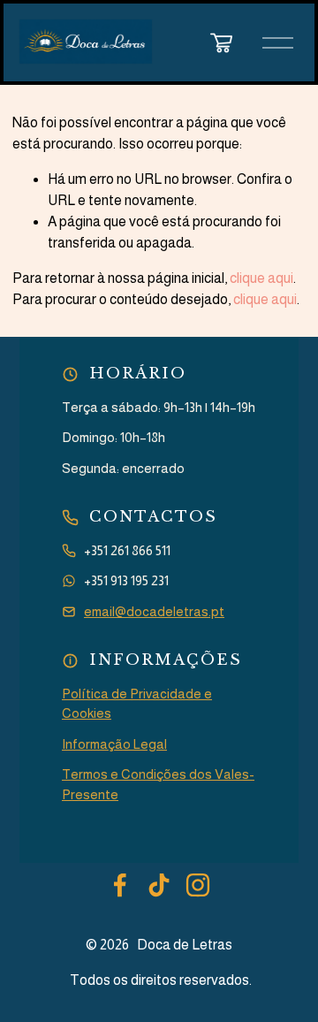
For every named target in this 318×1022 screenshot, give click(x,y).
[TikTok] (159, 885)
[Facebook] (120, 885)
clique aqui (261, 278)
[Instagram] (198, 885)
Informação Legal (114, 743)
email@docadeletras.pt (154, 611)
